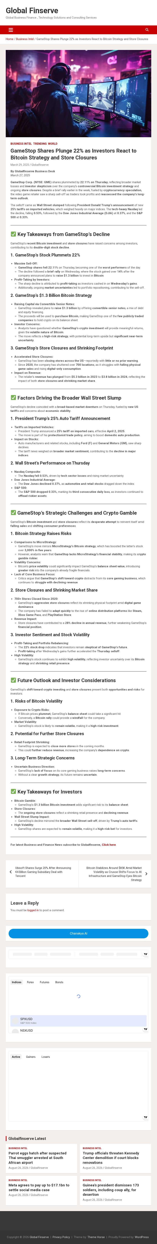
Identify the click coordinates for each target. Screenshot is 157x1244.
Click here (109, 844)
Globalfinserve (40, 164)
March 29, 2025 (20, 164)
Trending (40, 143)
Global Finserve (32, 10)
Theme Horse (96, 1237)
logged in (33, 910)
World (52, 143)
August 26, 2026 (18, 1167)
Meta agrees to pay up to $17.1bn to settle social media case (39, 1187)
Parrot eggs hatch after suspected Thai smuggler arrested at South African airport (37, 1158)
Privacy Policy (61, 1237)
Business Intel (21, 143)
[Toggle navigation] (11, 29)
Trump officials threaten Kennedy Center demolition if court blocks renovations (111, 1158)
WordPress (142, 1237)
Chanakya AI (78, 933)
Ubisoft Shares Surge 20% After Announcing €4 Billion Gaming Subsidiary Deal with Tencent (43, 872)
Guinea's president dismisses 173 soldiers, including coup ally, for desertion (111, 1190)
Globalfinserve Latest (27, 1138)
